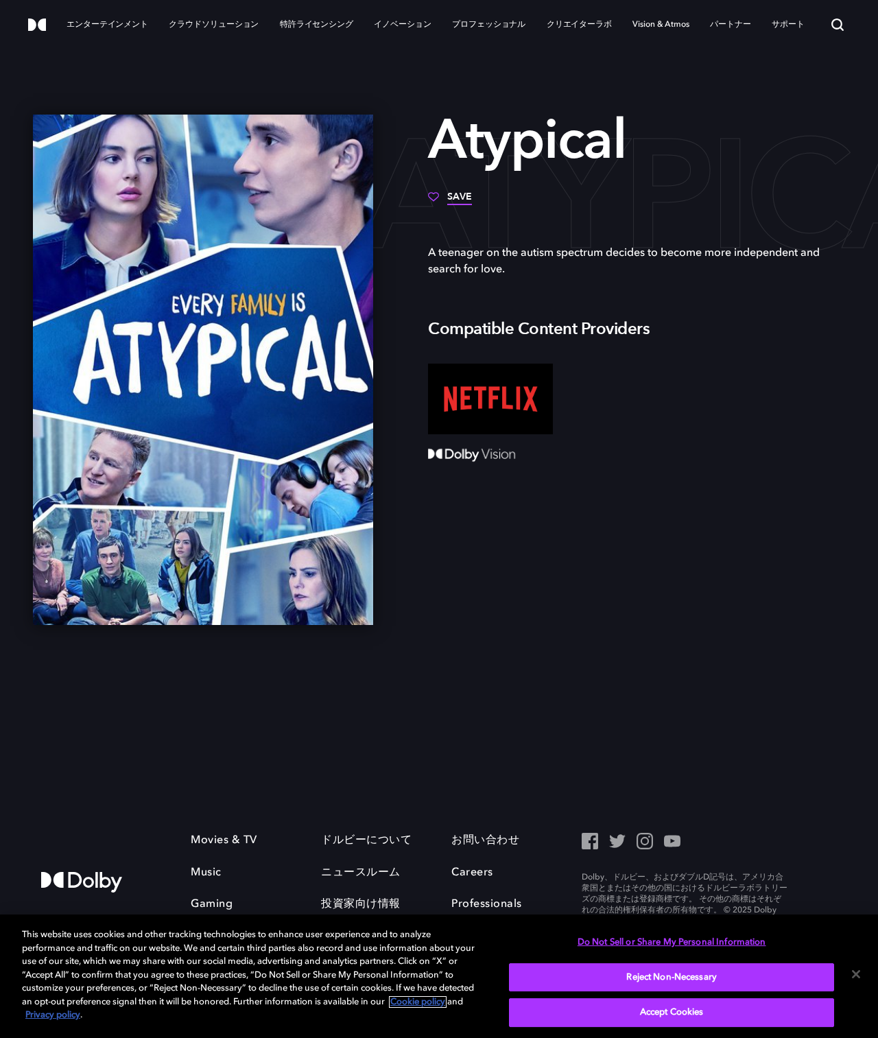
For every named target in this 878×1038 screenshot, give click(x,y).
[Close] (856, 974)
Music (206, 872)
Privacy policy (52, 1015)
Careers (472, 872)
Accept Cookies (672, 1012)
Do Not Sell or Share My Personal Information (672, 942)
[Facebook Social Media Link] (590, 842)
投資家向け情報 (361, 904)
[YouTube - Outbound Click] (672, 842)
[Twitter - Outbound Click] (617, 842)
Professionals (486, 904)
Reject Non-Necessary (671, 977)
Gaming (212, 904)
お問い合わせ (485, 840)
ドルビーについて (366, 840)
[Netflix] (490, 399)
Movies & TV (224, 840)
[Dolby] (37, 26)
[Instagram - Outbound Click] (645, 842)
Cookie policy (417, 1002)
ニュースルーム (361, 872)
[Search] (837, 24)
